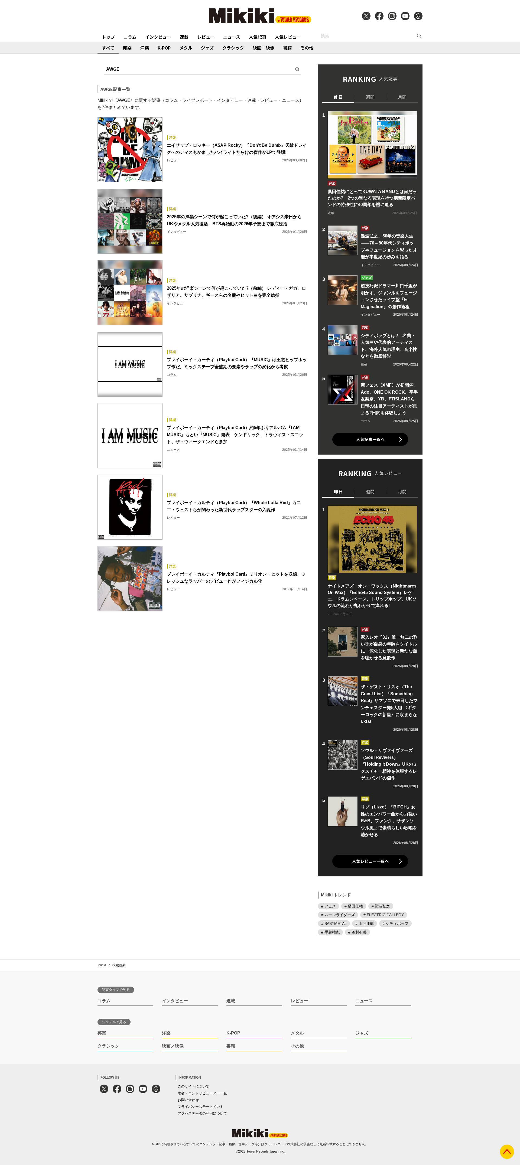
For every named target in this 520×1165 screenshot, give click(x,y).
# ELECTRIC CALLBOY (383, 915)
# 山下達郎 (364, 923)
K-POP (164, 47)
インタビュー (158, 37)
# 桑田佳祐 (353, 906)
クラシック (233, 47)
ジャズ (207, 47)
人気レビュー (288, 37)
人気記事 (257, 37)
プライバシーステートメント (200, 1106)
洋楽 (144, 47)
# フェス (328, 906)
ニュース (231, 37)
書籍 (287, 47)
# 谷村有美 (357, 932)
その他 (306, 47)
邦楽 (127, 47)
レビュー (205, 37)
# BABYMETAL (334, 923)
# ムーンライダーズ (338, 915)
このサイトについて (193, 1086)
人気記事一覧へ (370, 439)
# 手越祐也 (330, 932)
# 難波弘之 (381, 906)
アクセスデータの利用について (202, 1113)
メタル (185, 47)
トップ (108, 37)
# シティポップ (395, 923)
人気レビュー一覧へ (370, 861)
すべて (108, 47)
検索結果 (118, 965)
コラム (129, 37)
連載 (184, 37)
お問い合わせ (188, 1100)
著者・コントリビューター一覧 (202, 1093)
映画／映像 (263, 47)
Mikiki (102, 965)
